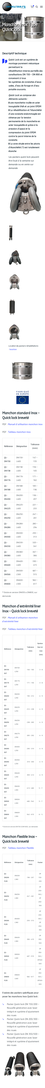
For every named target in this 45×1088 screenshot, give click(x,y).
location (13, 349)
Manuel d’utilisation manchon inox (25, 424)
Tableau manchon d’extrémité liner (25, 629)
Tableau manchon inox (19, 432)
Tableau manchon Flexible (21, 848)
